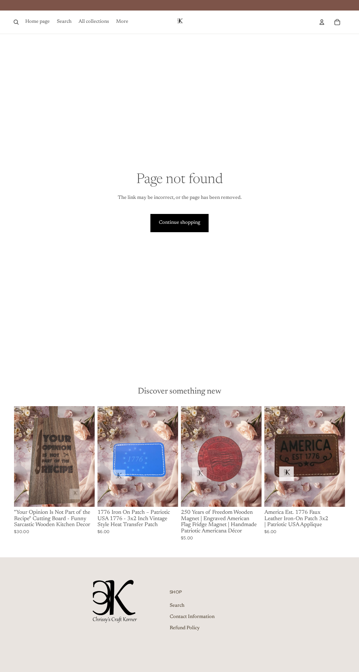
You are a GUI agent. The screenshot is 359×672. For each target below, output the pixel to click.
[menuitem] (122, 22)
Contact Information (192, 616)
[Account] (322, 22)
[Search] (16, 22)
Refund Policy (185, 627)
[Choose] (334, 496)
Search (177, 605)
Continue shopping (179, 222)
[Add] (83, 496)
